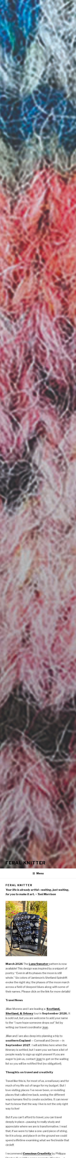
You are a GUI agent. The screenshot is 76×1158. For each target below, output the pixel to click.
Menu (40, 873)
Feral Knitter (26, 863)
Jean (45, 1027)
